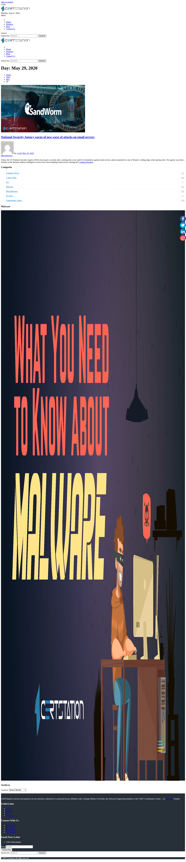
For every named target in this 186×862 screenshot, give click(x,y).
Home (8, 22)
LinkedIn (12, 830)
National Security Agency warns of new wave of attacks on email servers (48, 137)
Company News (12, 173)
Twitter (11, 828)
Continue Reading (86, 162)
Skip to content (7, 2)
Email (3, 847)
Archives (4, 790)
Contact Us (10, 29)
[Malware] (93, 780)
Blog (8, 26)
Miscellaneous (6, 156)
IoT (7, 182)
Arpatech (169, 799)
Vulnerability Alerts (14, 200)
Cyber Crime (11, 178)
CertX (19, 153)
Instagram (12, 832)
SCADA (9, 196)
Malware (9, 187)
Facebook (11, 825)
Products (9, 24)
